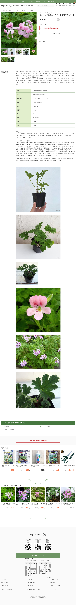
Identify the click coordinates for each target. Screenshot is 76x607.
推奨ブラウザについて (7, 589)
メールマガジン (55, 589)
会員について (5, 582)
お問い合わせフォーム (38, 555)
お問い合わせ (30, 586)
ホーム (4, 579)
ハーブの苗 (3, 10)
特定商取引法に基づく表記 (33, 589)
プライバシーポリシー (56, 586)
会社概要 (53, 582)
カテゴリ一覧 (54, 579)
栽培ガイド (5, 586)
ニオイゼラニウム (10, 10)
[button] (46, 480)
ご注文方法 (29, 579)
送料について (42, 41)
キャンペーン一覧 (31, 582)
